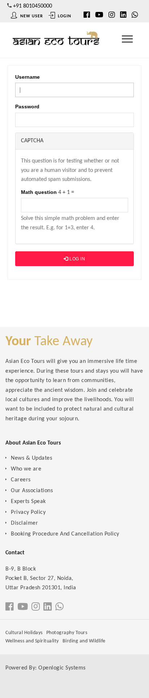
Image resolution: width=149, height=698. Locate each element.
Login (63, 16)
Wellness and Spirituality (32, 641)
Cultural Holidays (24, 633)
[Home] (56, 41)
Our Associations (32, 491)
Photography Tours (67, 633)
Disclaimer (24, 523)
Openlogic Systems (62, 668)
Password (27, 106)
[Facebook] (9, 607)
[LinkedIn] (123, 15)
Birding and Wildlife (84, 641)
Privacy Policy (28, 512)
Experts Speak (28, 501)
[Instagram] (111, 15)
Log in (76, 258)
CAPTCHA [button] (32, 141)
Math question (39, 192)
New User (31, 16)
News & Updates (31, 458)
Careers (21, 480)
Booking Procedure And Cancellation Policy (65, 534)
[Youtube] (99, 15)
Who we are (26, 469)
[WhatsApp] (135, 15)
